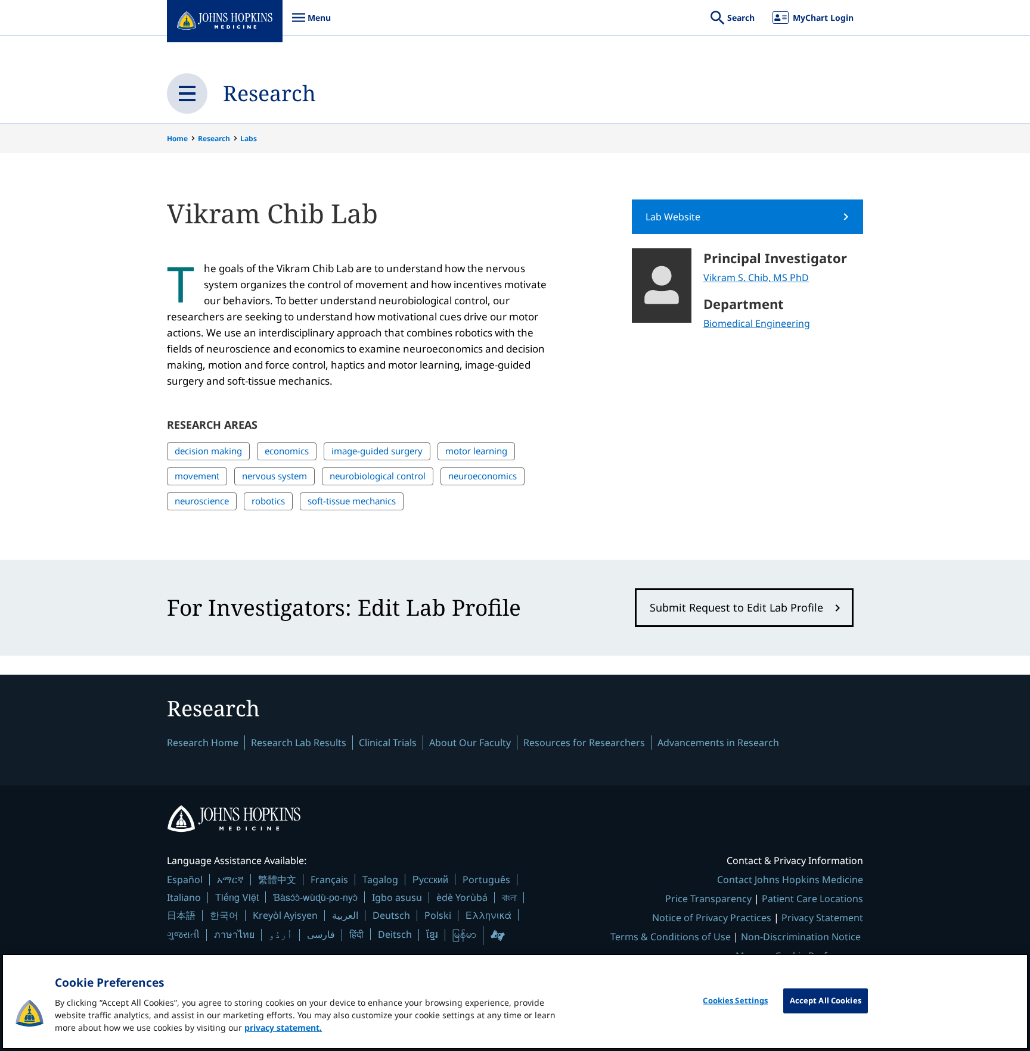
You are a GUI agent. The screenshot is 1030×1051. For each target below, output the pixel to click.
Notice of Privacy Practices (711, 917)
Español (185, 879)
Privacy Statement (822, 917)
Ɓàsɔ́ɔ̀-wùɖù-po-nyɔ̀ (315, 897)
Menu (311, 23)
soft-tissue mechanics (352, 501)
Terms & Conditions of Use (670, 936)
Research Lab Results (298, 742)
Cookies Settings (735, 1000)
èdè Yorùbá (462, 897)
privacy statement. (283, 1027)
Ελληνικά (488, 915)
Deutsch (391, 915)
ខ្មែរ (432, 934)
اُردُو (281, 934)
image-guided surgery (377, 451)
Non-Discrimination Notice (801, 936)
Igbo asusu (397, 897)
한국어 (224, 915)
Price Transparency (708, 898)
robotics (268, 501)
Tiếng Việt (237, 897)
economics (287, 451)
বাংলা (509, 897)
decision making (208, 451)
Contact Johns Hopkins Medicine (790, 879)
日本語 (181, 915)
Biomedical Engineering (756, 323)
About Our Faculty (470, 742)
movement (197, 476)
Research (269, 93)
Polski (437, 915)
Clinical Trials (388, 742)
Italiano (184, 897)
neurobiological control (378, 476)
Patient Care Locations (812, 898)
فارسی (321, 934)
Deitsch (395, 934)
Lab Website (673, 216)
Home (177, 138)
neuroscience (202, 501)
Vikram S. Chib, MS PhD (756, 277)
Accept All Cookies (825, 1000)
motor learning (476, 451)
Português (486, 879)
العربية (345, 915)
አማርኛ (230, 879)
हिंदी (356, 934)
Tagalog (380, 879)
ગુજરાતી (183, 934)
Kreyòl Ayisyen (285, 915)
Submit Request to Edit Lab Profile (736, 607)
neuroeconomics (482, 476)
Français (329, 879)
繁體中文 (277, 879)
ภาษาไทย (234, 934)
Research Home (202, 742)
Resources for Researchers (584, 742)
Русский (430, 879)
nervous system (274, 476)
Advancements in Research (718, 742)
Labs (248, 138)
